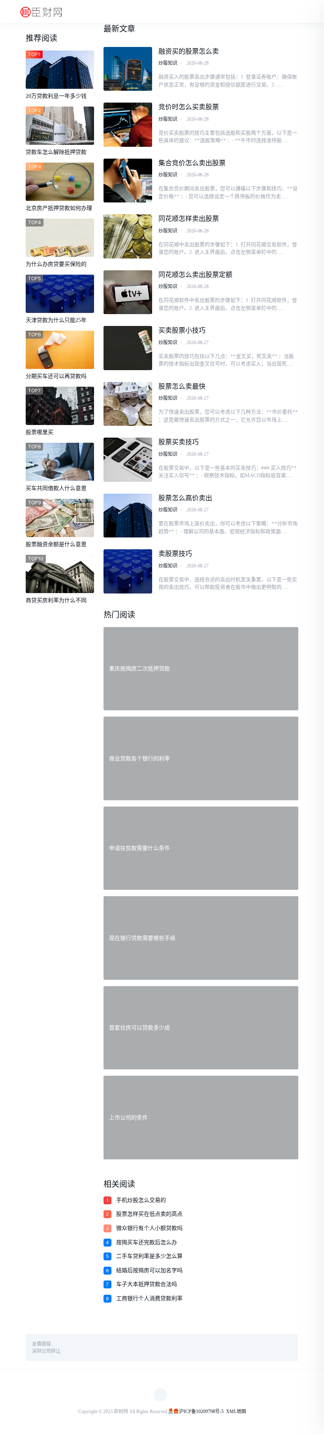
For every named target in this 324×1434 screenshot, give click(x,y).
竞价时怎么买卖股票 (188, 107)
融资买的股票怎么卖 (188, 51)
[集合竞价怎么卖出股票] (128, 181)
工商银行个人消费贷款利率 (149, 1298)
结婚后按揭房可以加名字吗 (149, 1270)
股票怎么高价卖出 (185, 498)
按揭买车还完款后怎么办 (146, 1242)
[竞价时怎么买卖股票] (128, 125)
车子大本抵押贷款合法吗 (146, 1284)
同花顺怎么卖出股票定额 (195, 275)
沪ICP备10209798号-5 (201, 1411)
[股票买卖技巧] (128, 460)
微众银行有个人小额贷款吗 (149, 1228)
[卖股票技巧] (128, 571)
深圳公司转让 (46, 1351)
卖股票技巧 (175, 554)
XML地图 (236, 1411)
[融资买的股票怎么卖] (128, 69)
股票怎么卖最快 (181, 386)
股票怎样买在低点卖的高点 (149, 1214)
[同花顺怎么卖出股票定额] (128, 292)
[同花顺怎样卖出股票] (128, 236)
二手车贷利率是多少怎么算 (149, 1256)
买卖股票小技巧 (181, 330)
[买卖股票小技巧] (128, 348)
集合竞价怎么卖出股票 (192, 163)
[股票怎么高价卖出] (128, 516)
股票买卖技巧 (178, 442)
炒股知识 (167, 63)
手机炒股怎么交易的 (141, 1200)
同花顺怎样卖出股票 (188, 219)
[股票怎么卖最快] (128, 404)
